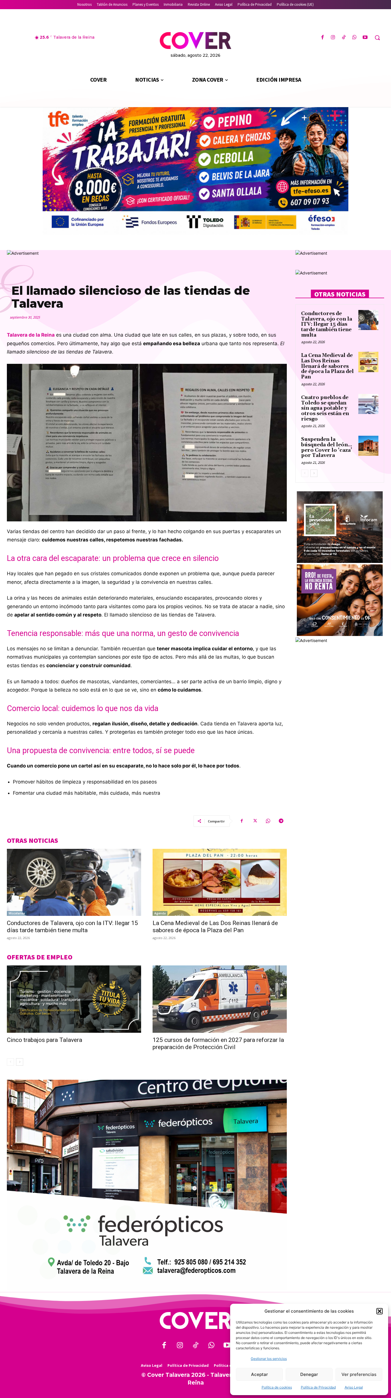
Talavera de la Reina (31, 335)
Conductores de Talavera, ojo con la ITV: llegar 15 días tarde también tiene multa (72, 927)
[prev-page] (10, 1062)
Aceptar (259, 1374)
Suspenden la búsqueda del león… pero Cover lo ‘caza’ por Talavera (326, 447)
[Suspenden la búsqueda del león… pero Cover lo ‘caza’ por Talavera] (368, 446)
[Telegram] (281, 821)
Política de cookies (277, 1387)
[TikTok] (343, 38)
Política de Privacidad (318, 1387)
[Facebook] (322, 38)
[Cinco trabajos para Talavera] (74, 999)
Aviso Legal (354, 1387)
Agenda (160, 913)
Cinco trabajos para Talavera (44, 1039)
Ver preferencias (358, 1374)
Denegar (309, 1374)
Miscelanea (17, 913)
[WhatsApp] (354, 38)
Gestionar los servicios (269, 1358)
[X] (254, 821)
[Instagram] (333, 38)
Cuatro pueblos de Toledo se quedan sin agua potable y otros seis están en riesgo (325, 408)
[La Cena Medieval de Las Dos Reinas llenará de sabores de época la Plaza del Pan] (220, 882)
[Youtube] (365, 38)
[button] (379, 1311)
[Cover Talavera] (195, 1320)
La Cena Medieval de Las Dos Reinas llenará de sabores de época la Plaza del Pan (215, 927)
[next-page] (19, 1062)
